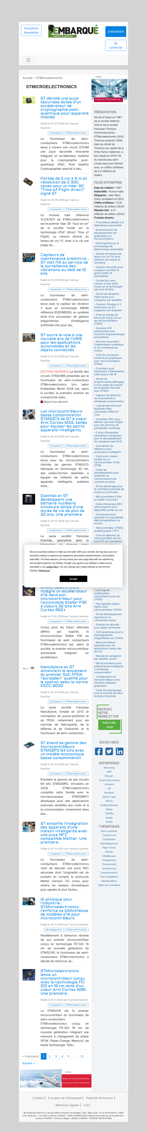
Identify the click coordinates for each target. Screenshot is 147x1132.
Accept (73, 579)
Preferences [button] (44, 570)
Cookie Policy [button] (52, 567)
